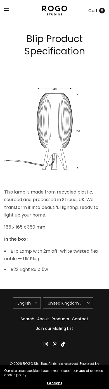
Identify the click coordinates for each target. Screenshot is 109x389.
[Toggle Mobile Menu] (10, 10)
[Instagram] (45, 344)
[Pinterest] (54, 344)
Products (60, 319)
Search (27, 319)
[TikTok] (63, 344)
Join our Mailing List (54, 328)
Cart (93, 10)
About (43, 319)
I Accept (54, 383)
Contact (80, 319)
